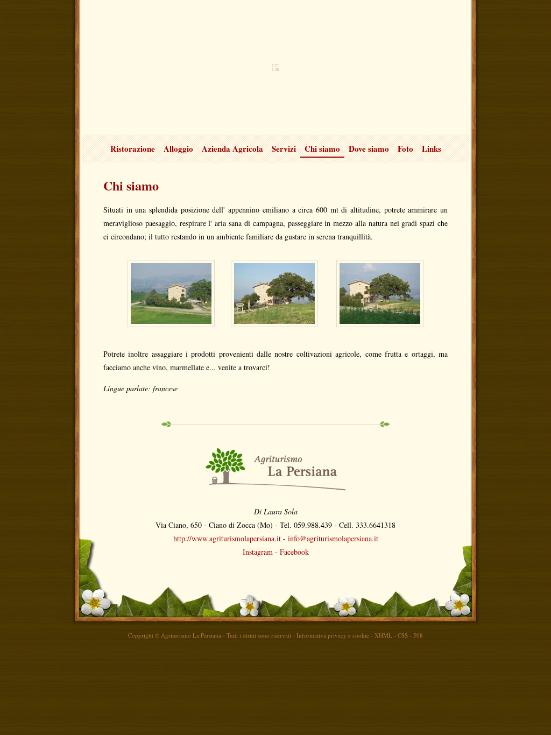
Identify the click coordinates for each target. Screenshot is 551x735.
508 (418, 635)
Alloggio (178, 148)
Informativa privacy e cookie (332, 635)
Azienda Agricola (232, 148)
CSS (403, 635)
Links (431, 148)
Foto (405, 148)
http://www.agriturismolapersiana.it (227, 538)
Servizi (284, 148)
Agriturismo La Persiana (275, 67)
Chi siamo (322, 148)
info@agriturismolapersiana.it (333, 538)
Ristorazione (132, 148)
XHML (383, 635)
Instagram (258, 552)
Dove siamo (369, 148)
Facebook (294, 552)
